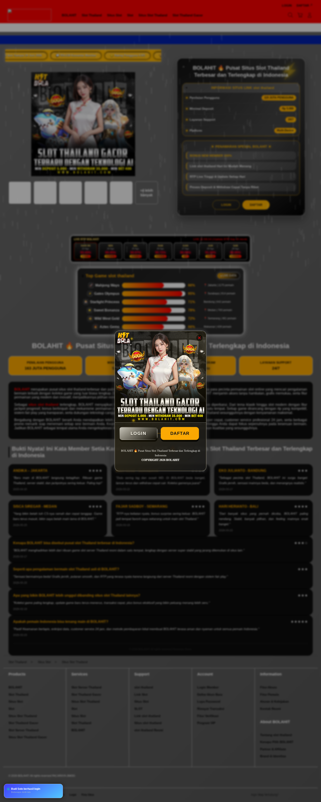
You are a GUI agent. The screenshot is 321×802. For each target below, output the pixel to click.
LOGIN (138, 433)
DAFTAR (180, 433)
